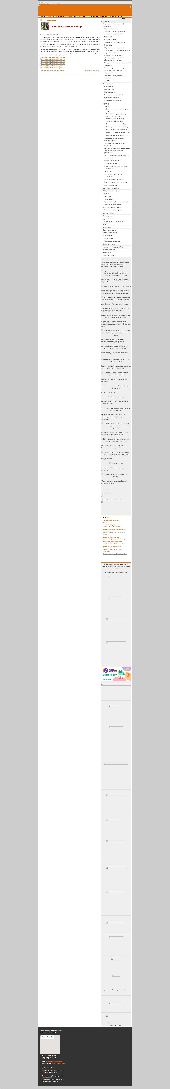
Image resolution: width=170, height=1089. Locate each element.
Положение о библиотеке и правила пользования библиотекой (116, 203)
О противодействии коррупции (113, 221)
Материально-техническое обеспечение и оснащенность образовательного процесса (114, 57)
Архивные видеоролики (112, 241)
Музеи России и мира (111, 161)
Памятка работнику (109, 230)
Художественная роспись (112, 100)
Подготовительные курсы (113, 210)
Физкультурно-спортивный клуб (113, 247)
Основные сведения (111, 29)
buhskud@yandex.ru (59, 1063)
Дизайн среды (109, 89)
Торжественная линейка (92, 70)
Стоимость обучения (110, 185)
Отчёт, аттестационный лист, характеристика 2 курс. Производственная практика (116, 116)
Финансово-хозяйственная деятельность (113, 72)
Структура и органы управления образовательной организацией (115, 32)
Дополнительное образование (113, 207)
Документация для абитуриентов (115, 182)
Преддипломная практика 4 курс (117, 135)
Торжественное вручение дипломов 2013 (52, 70)
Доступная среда (110, 39)
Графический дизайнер (111, 520)
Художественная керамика (113, 98)
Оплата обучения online (111, 188)
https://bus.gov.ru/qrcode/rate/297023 (116, 572)
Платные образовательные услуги (116, 68)
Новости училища (51, 20)
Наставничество (108, 213)
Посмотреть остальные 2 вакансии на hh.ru (115, 554)
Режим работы (108, 252)
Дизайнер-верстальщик (111, 537)
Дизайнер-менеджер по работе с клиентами (114, 530)
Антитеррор (107, 227)
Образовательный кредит (111, 191)
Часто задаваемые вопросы (113, 179)
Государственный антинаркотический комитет (116, 990)
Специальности (108, 84)
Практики (107, 106)
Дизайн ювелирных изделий (113, 95)
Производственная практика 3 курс (117, 127)
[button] (41, 2)
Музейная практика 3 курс (114, 121)
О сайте (107, 81)
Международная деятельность (114, 42)
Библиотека (107, 196)
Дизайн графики (109, 86)
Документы (108, 37)
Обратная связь (108, 255)
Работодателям (108, 216)
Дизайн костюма (109, 92)
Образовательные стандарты (114, 48)
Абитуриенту (107, 172)
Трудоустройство (108, 219)
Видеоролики (107, 235)
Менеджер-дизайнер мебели (113, 541)
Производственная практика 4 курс (117, 132)
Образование (108, 45)
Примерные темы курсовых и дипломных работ (114, 139)
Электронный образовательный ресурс (51, 4)
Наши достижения (109, 244)
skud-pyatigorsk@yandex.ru (54, 1062)
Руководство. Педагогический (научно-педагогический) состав (117, 51)
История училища (109, 250)
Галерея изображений (110, 233)
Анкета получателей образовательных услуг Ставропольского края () (117, 150)
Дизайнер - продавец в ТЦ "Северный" (112, 547)
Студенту (106, 104)
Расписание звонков (111, 163)
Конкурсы (106, 194)
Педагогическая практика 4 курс (116, 129)
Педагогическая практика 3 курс (116, 124)
